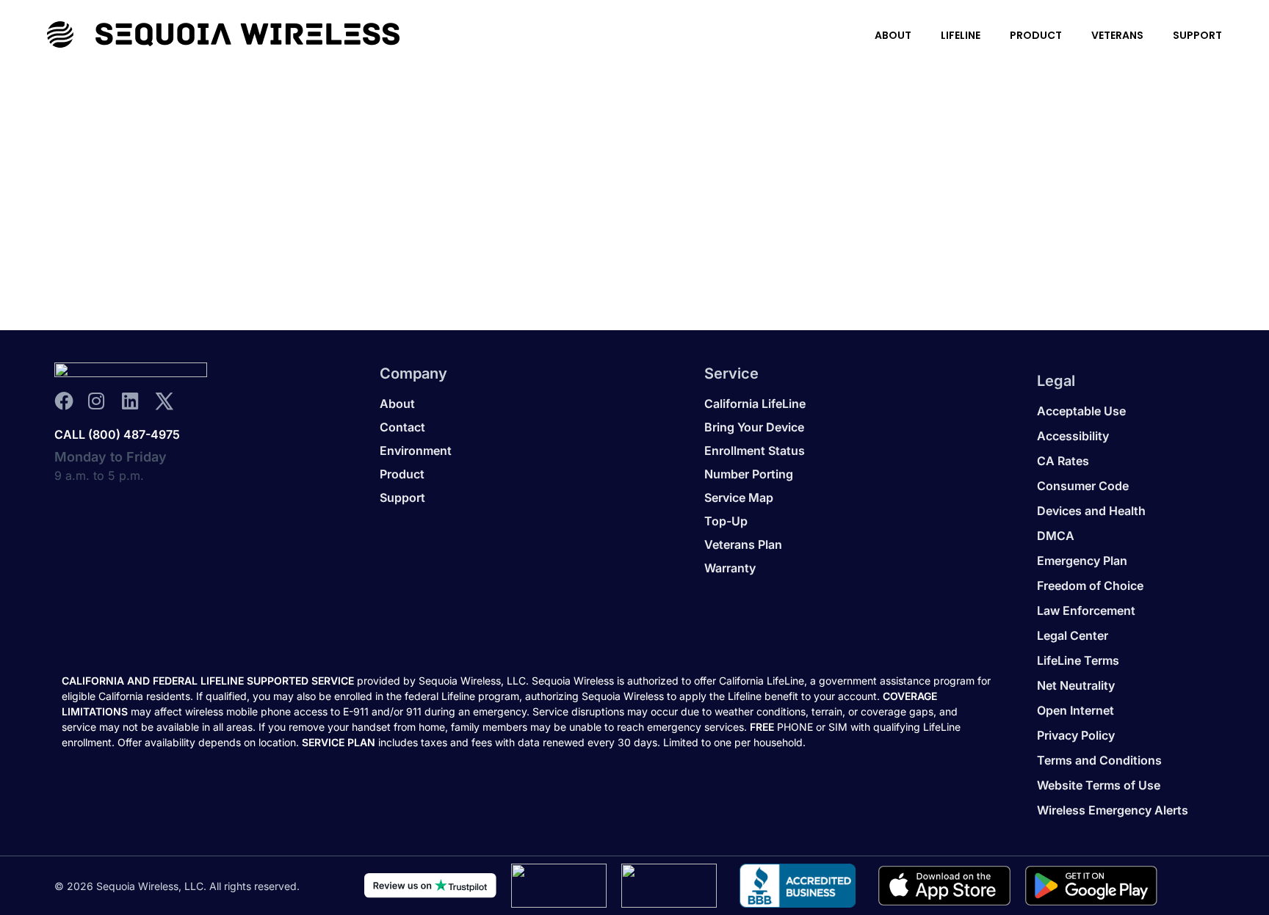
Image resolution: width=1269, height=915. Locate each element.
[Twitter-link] (170, 401)
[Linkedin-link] (137, 401)
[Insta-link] (103, 401)
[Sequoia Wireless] (223, 34)
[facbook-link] (69, 401)
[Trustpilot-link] (430, 886)
